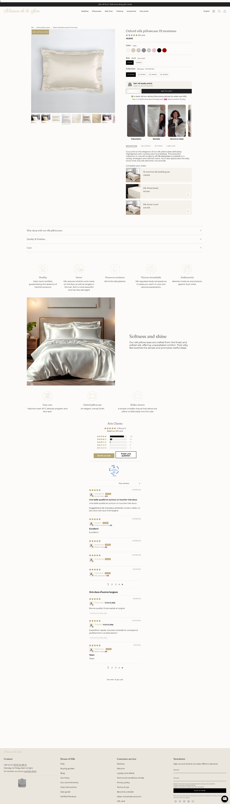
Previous (31, 71)
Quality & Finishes (36, 239)
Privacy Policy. (191, 785)
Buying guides (67, 768)
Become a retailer (125, 792)
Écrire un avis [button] (104, 456)
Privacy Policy (217, 796)
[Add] (188, 195)
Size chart (141, 58)
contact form (30, 771)
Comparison (150, 69)
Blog (62, 773)
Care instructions (68, 787)
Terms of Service (179, 797)
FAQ (62, 764)
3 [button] (115, 584)
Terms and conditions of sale (130, 778)
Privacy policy (123, 782)
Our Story (64, 778)
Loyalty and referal (125, 773)
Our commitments (69, 782)
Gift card (121, 801)
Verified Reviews (68, 796)
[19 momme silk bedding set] (133, 175)
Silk (32, 27)
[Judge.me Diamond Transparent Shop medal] (114, 470)
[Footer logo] (13, 752)
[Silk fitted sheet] (133, 191)
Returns (121, 768)
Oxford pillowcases (43, 27)
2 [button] (111, 584)
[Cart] (224, 11)
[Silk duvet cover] (133, 207)
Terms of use (123, 787)
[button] (85, 11)
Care (29, 247)
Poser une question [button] (126, 455)
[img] (95, 490)
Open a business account (129, 796)
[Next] (188, 122)
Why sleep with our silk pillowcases (44, 230)
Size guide (65, 792)
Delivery (121, 764)
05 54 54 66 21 (20, 765)
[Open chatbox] (224, 797)
